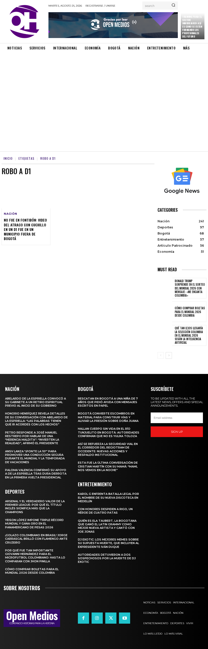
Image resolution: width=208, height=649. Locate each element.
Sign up (177, 432)
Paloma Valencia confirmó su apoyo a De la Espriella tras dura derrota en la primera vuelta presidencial (35, 473)
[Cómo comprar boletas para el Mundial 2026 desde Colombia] (165, 311)
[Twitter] (110, 618)
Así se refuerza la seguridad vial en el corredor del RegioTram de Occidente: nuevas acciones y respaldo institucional (108, 449)
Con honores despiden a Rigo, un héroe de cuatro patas (105, 510)
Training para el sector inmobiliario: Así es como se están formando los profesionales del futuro (192, 26)
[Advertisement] (104, 96)
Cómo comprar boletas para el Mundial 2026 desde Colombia (190, 311)
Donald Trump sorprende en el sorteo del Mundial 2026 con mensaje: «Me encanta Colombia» (190, 288)
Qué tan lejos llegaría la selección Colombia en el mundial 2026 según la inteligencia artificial (189, 335)
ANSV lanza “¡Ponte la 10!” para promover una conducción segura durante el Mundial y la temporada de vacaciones (35, 456)
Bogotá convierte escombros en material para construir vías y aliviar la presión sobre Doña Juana (108, 417)
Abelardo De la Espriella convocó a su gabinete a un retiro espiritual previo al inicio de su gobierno (35, 402)
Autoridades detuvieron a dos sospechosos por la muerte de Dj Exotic (107, 558)
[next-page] (169, 355)
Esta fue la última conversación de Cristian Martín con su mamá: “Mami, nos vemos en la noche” (108, 466)
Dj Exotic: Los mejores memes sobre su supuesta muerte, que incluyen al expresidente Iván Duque (108, 543)
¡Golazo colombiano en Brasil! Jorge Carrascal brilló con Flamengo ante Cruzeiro (36, 538)
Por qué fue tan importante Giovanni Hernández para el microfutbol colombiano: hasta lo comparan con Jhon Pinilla (35, 556)
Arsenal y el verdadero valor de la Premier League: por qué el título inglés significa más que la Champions (35, 506)
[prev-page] (161, 355)
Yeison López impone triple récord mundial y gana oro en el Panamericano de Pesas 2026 (34, 523)
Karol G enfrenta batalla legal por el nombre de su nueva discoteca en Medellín (108, 497)
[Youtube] (124, 618)
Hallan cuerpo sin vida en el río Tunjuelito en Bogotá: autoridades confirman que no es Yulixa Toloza (108, 432)
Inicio (8, 158)
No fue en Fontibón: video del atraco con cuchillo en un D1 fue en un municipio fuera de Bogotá (25, 229)
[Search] (173, 6)
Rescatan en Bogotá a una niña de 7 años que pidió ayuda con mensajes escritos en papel (108, 402)
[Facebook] (83, 618)
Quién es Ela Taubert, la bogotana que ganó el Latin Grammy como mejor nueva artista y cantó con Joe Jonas (107, 526)
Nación (10, 213)
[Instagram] (97, 618)
